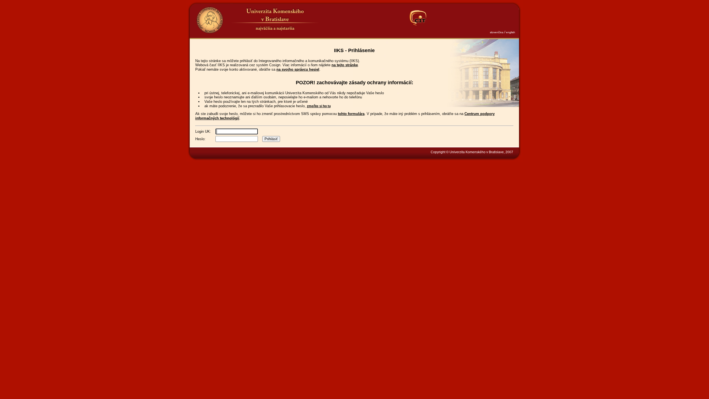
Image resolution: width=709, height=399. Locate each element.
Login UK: (203, 131)
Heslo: (200, 139)
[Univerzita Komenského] (210, 20)
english (510, 32)
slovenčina (497, 32)
